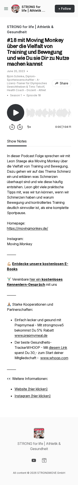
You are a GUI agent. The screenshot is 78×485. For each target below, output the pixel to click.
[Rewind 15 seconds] (12, 127)
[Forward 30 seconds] (20, 127)
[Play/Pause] (15, 112)
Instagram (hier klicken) (33, 396)
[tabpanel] (39, 278)
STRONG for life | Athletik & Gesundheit (33, 9)
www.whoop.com (54, 358)
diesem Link (58, 347)
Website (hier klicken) (31, 389)
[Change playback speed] (29, 127)
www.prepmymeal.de (31, 335)
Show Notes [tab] (17, 141)
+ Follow (64, 8)
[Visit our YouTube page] (34, 460)
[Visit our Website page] (44, 460)
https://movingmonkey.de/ (27, 228)
